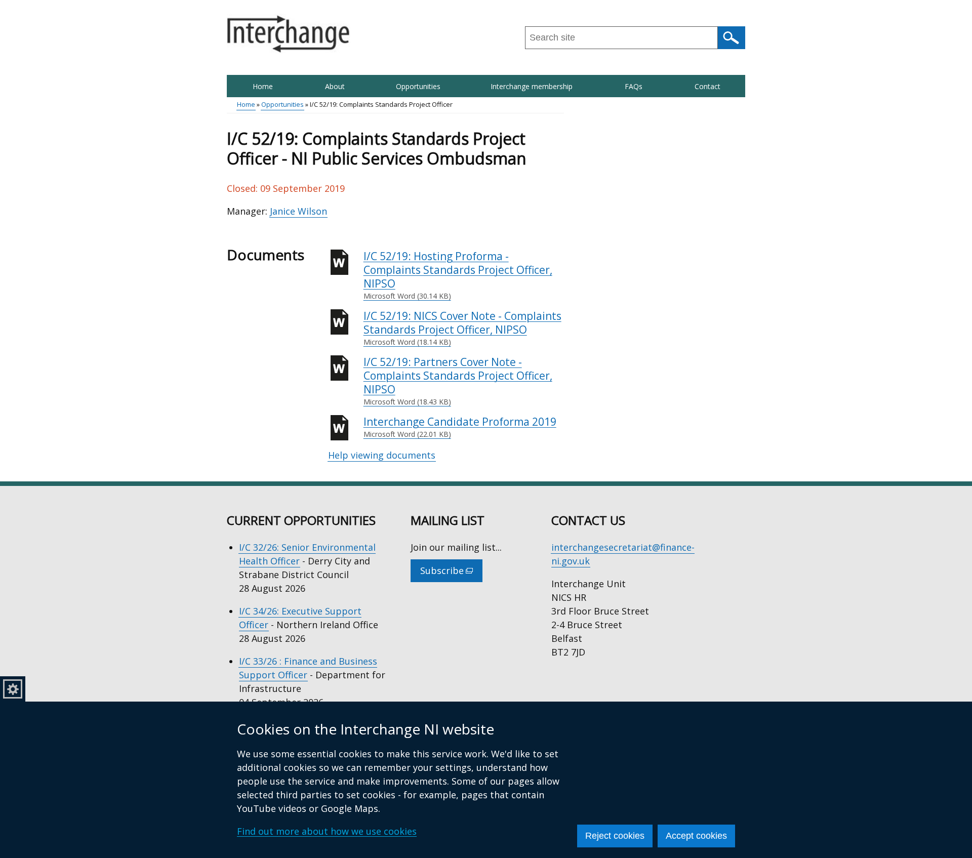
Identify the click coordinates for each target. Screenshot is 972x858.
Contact (707, 86)
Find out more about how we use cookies (327, 831)
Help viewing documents (381, 455)
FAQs (633, 86)
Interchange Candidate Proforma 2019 (459, 427)
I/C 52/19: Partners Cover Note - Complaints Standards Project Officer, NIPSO (457, 380)
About (335, 86)
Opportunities (418, 86)
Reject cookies (614, 836)
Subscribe (451, 573)
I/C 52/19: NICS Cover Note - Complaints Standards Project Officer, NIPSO (462, 328)
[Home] (288, 34)
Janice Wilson (298, 211)
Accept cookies (696, 836)
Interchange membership (532, 86)
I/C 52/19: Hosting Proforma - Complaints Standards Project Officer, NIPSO (457, 275)
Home (263, 86)
